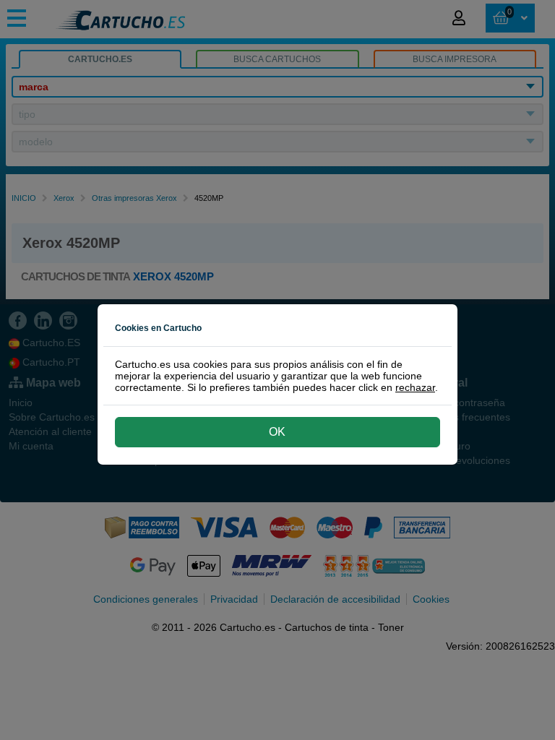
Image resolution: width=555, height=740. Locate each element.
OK (277, 432)
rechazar (415, 387)
